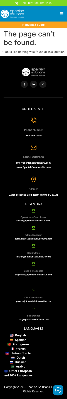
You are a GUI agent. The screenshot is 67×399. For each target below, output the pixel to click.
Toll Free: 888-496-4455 (36, 2)
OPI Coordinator (33, 297)
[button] (61, 13)
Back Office (33, 253)
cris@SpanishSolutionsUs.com (33, 319)
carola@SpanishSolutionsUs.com (33, 220)
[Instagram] (42, 84)
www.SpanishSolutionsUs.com (33, 167)
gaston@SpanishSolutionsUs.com (33, 301)
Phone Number (33, 129)
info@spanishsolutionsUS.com (33, 162)
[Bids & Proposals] (33, 264)
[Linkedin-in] (33, 84)
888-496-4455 (34, 135)
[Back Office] (33, 246)
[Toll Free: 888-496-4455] (17, 3)
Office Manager (33, 235)
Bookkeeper (33, 315)
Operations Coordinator (34, 217)
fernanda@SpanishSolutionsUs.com (33, 239)
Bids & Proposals (33, 271)
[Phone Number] (33, 120)
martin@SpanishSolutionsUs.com (33, 257)
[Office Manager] (33, 228)
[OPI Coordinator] (33, 290)
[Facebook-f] (24, 84)
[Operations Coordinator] (33, 211)
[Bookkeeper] (33, 308)
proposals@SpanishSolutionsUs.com (34, 274)
